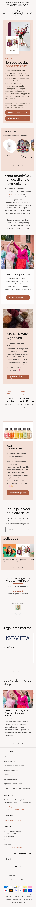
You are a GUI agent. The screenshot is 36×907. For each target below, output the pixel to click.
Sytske (10, 194)
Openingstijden (9, 761)
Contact (7, 775)
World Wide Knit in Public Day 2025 (17, 788)
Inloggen (11, 807)
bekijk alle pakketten (18, 297)
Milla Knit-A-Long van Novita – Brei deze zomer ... (16, 713)
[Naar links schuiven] (13, 165)
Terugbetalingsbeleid (19, 902)
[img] (18, 583)
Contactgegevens (26, 896)
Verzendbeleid (27, 899)
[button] (4, 13)
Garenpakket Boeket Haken (23, 158)
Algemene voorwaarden (13, 784)
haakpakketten (22, 560)
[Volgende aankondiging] (32, 4)
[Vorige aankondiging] (4, 4)
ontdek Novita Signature (16, 377)
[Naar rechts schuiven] (22, 165)
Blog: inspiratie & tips (12, 820)
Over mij (7, 757)
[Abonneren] (28, 529)
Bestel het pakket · (18, 118)
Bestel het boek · (18, 113)
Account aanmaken (16, 809)
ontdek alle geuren (18, 492)
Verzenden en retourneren (14, 766)
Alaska (9, 158)
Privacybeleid (14, 896)
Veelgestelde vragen (12, 770)
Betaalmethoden (10, 779)
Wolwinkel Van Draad (17, 894)
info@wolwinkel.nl (17, 847)
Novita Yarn (8, 647)
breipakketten (8, 560)
